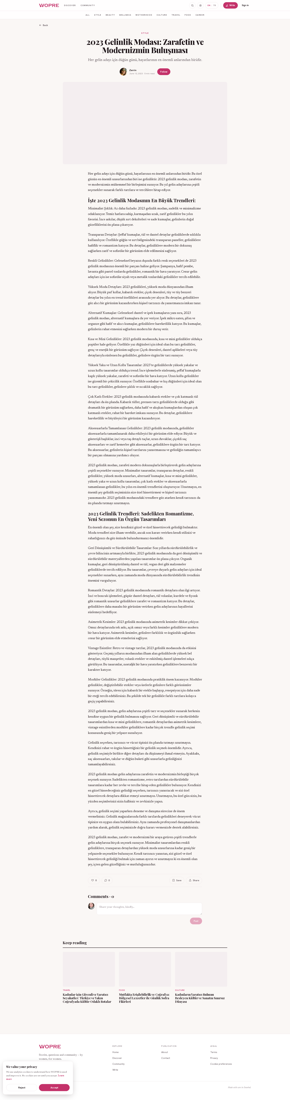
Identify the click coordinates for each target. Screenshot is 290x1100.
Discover (70, 5)
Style (97, 15)
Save (178, 880)
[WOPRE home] (49, 5)
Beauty (110, 15)
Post (196, 920)
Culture (162, 15)
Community (88, 5)
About (164, 1052)
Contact (165, 1058)
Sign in (245, 5)
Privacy (214, 1058)
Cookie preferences (221, 1063)
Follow (163, 71)
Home (115, 1052)
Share (196, 880)
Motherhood (144, 15)
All (88, 15)
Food (188, 15)
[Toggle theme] (200, 5)
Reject (21, 1087)
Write (232, 5)
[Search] (192, 5)
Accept (54, 1087)
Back (45, 25)
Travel (176, 15)
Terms (213, 1052)
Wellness (125, 15)
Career (200, 15)
